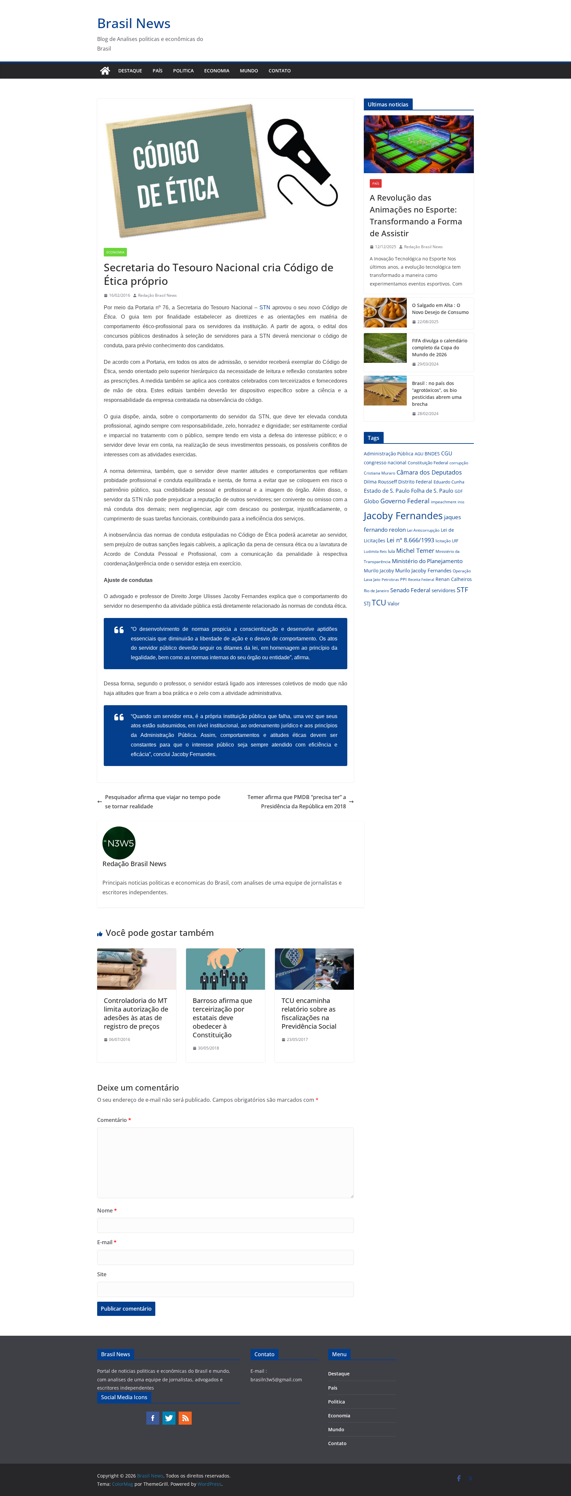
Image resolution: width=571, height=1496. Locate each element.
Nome (107, 1210)
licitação (443, 540)
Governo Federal (405, 501)
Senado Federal (410, 590)
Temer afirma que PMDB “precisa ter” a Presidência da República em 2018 (296, 801)
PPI (403, 579)
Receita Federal (421, 579)
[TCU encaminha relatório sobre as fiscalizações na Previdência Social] (314, 953)
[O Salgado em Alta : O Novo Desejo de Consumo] (385, 313)
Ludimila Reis (375, 551)
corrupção (458, 463)
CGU (446, 453)
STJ (367, 603)
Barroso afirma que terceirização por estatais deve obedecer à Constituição (222, 1017)
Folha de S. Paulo (432, 490)
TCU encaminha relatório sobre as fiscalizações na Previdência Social (309, 1013)
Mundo (249, 70)
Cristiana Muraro (379, 473)
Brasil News (134, 23)
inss (461, 501)
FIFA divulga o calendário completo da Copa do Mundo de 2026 (439, 347)
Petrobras (390, 579)
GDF (459, 491)
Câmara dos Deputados (429, 472)
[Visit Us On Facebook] (152, 1414)
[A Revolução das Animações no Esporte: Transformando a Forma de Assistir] (419, 144)
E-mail (107, 1242)
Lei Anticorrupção (423, 530)
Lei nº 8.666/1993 (410, 540)
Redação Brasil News (157, 295)
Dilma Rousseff (380, 482)
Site (101, 1274)
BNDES (432, 453)
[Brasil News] (105, 71)
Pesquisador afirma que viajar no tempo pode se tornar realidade (162, 801)
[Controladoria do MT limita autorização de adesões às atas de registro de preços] (136, 953)
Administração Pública (388, 453)
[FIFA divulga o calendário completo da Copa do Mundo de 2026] (385, 352)
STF (462, 589)
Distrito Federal (415, 482)
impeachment (443, 501)
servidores (443, 590)
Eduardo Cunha (449, 482)
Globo (371, 501)
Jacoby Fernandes (403, 515)
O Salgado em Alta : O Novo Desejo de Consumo (440, 308)
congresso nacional (385, 462)
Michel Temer (415, 551)
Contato (280, 70)
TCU (379, 602)
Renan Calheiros (454, 579)
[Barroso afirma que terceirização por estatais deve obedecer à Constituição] (225, 953)
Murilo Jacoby (379, 570)
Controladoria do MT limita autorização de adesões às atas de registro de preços (136, 1013)
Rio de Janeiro (376, 590)
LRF (455, 540)
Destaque (130, 70)
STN (264, 307)
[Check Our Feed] (185, 1414)
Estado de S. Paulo (387, 490)
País (158, 70)
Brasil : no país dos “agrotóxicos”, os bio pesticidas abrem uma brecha (437, 393)
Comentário (114, 1120)
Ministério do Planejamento (427, 561)
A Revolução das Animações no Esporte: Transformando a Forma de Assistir (416, 215)
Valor (394, 603)
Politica (183, 70)
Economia (216, 70)
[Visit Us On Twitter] (169, 1414)
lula (391, 551)
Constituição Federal (428, 463)
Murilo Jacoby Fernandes (423, 570)
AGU (419, 454)
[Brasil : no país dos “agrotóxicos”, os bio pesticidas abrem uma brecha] (385, 398)
